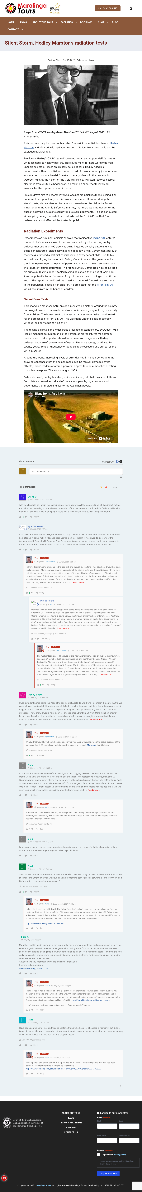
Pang (47, 1057)
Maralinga (91, 745)
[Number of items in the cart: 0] (131, 8)
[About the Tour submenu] (56, 22)
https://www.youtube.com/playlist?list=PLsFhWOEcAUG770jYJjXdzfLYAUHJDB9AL (63, 1069)
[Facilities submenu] (76, 22)
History (91, 60)
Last (121, 1121)
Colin (47, 807)
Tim (36, 558)
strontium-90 (105, 284)
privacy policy (120, 1155)
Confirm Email (124, 1135)
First (99, 1121)
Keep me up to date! (108, 1173)
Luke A (47, 986)
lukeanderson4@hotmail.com (33, 968)
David (47, 904)
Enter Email (101, 1135)
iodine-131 (99, 237)
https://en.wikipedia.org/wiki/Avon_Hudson (90, 1000)
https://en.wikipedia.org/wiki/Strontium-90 (45, 923)
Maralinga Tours (43, 1185)
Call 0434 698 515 (107, 8)
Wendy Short (49, 737)
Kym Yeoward (50, 562)
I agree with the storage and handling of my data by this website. (117, 1162)
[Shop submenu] (108, 22)
